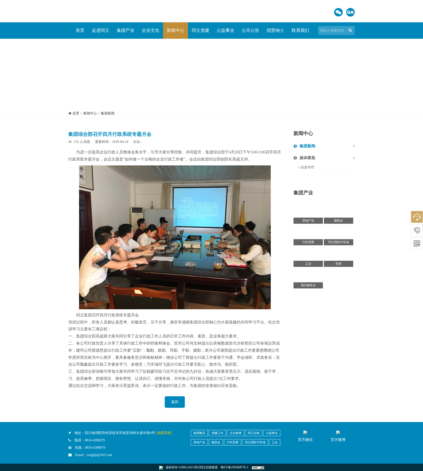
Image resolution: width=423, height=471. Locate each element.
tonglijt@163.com (99, 455)
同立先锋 (253, 433)
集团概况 (199, 433)
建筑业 (216, 442)
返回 (174, 402)
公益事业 (225, 30)
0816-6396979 (95, 440)
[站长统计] (258, 467)
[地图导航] (164, 433)
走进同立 (100, 30)
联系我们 (300, 30)
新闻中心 (175, 30)
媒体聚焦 (307, 158)
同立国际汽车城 (255, 442)
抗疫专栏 (308, 167)
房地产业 (199, 442)
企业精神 (235, 433)
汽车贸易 (232, 442)
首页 (80, 30)
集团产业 (125, 30)
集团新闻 (108, 113)
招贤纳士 (275, 30)
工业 (275, 442)
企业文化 (150, 30)
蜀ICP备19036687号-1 (234, 467)
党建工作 (217, 433)
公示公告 (250, 30)
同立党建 (200, 30)
